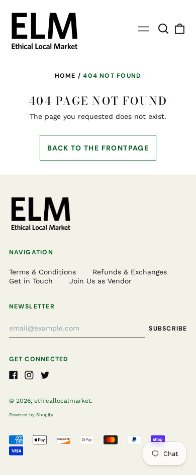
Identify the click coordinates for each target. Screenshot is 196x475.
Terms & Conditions (42, 272)
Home (65, 76)
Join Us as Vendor (100, 281)
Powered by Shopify (31, 414)
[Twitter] (45, 375)
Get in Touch (31, 281)
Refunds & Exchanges (129, 272)
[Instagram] (29, 375)
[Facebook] (13, 375)
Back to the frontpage (98, 147)
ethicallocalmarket (62, 400)
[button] (164, 29)
